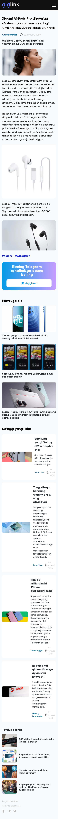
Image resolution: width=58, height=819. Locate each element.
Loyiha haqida (10, 801)
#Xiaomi (7, 256)
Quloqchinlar (9, 34)
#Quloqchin (22, 256)
